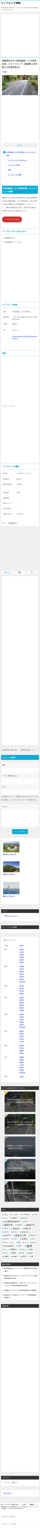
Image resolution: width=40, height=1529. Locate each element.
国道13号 (27, 1229)
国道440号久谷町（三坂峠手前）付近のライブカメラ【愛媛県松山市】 (11, 750)
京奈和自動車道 (26, 1214)
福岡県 (21, 1057)
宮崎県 (21, 1070)
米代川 (6, 1253)
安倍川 (25, 1239)
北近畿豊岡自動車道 (12, 1222)
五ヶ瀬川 (15, 1214)
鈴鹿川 (15, 1256)
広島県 (21, 1039)
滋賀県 (21, 1014)
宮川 (33, 1239)
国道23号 (6, 1232)
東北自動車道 (9, 1246)
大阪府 (21, 1019)
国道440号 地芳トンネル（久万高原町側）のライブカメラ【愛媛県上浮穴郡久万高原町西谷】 (30, 750)
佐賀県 (21, 1060)
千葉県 (21, 976)
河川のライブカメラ (9, 854)
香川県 (21, 1048)
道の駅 (22, 1253)
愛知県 (21, 1005)
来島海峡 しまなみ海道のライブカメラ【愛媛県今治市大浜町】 (19, 1147)
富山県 (21, 988)
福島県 (21, 962)
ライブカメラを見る (12, 219)
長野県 (21, 1000)
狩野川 (14, 1249)
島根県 (21, 1034)
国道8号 (6, 1228)
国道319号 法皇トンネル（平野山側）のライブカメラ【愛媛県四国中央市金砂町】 (20, 1124)
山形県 (21, 960)
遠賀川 (31, 1253)
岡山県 (21, 1036)
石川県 (21, 991)
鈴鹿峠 (6, 1256)
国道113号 (33, 1235)
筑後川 (31, 1249)
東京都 (21, 979)
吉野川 (26, 1221)
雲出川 (24, 1256)
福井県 (21, 993)
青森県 (21, 949)
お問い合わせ (7, 1493)
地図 (9, 170)
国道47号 (7, 1235)
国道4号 (19, 1225)
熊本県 (21, 1067)
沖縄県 (21, 1076)
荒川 (14, 1253)
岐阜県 (21, 1008)
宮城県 (21, 954)
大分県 (21, 1065)
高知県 (21, 1053)
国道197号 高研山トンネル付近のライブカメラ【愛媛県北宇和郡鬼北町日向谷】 (20, 1192)
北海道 (21, 945)
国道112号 (20, 1235)
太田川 (15, 1239)
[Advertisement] (20, 35)
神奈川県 (22, 982)
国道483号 (6, 1239)
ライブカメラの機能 (14, 174)
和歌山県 (22, 1027)
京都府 (21, 1017)
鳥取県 (21, 1031)
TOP (10, 1504)
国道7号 (31, 1225)
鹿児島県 (22, 1072)
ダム (6, 1215)
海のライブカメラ (9, 896)
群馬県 (21, 971)
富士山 (6, 1242)
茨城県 (21, 966)
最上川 (34, 1242)
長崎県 (21, 1062)
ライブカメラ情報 (11, 3)
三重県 (21, 1010)
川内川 (26, 1242)
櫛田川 (20, 1246)
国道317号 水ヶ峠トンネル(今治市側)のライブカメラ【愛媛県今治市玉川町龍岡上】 (20, 1102)
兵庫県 (21, 1022)
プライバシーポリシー (9, 1516)
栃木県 (21, 969)
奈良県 (21, 1024)
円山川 (6, 1218)
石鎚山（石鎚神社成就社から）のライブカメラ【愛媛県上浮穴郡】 (20, 1169)
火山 (5, 1249)
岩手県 (21, 952)
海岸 (29, 1246)
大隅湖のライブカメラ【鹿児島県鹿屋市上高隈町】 (20, 1290)
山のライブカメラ (9, 874)
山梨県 (21, 997)
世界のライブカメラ (11, 916)
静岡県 (21, 1002)
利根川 (14, 1218)
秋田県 (21, 957)
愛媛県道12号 (13, 523)
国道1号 (8, 1225)
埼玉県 (21, 974)
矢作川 (23, 1249)
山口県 (21, 1041)
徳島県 (21, 1045)
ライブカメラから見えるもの (17, 160)
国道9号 (16, 1229)
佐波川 (36, 1214)
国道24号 (15, 1232)
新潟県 (21, 986)
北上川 (24, 1218)
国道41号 (25, 1232)
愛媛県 (5, 72)
